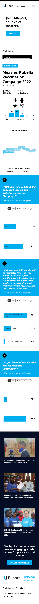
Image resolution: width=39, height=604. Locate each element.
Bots (19, 593)
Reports (24, 593)
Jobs (29, 593)
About (4, 593)
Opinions (8, 588)
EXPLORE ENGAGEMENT (19, 563)
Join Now (13, 33)
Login (12, 596)
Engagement (12, 593)
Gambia (23, 7)
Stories (20, 588)
